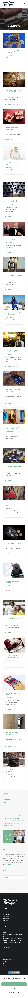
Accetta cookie (14, 984)
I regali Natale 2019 (10, 240)
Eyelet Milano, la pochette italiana (12, 694)
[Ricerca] (14, 877)
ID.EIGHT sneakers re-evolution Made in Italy (11, 201)
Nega (14, 988)
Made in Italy (9, 67)
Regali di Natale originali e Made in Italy (12, 128)
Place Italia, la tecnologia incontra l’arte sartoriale (12, 428)
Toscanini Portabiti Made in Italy (13, 164)
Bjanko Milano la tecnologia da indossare (13, 619)
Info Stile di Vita (7, 957)
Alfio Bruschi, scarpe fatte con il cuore (13, 467)
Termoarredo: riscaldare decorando (12, 733)
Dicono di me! (6, 953)
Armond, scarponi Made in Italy (12, 504)
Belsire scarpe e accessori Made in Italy (12, 390)
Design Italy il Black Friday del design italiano (13, 276)
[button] (24, 4)
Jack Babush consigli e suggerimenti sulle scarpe (12, 351)
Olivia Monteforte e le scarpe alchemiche (13, 582)
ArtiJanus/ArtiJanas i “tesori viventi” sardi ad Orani (13, 91)
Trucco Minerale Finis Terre (13, 543)
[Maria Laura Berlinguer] (8, 4)
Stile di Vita (15, 104)
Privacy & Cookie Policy (8, 996)
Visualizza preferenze (14, 992)
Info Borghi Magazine (8, 959)
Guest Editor (6, 961)
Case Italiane (15, 746)
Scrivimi (4, 966)
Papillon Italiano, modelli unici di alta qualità (13, 52)
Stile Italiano (6, 955)
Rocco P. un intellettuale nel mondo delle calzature (13, 656)
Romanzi (5, 951)
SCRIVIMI (8, 864)
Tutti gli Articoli (7, 914)
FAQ (4, 963)
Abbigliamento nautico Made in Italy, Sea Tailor (13, 313)
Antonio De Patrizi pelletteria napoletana (13, 771)
